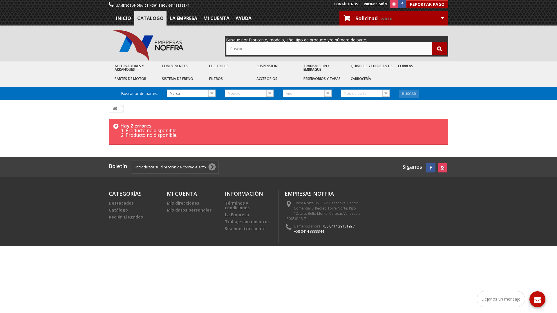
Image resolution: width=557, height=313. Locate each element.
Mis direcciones (183, 203)
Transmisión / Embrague (316, 67)
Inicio (123, 18)
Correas (405, 65)
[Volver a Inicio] (114, 108)
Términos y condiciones (237, 205)
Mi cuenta (216, 18)
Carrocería (361, 78)
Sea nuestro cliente (245, 228)
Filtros (216, 78)
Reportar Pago (427, 4)
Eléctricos (219, 65)
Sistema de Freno (177, 78)
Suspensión (267, 65)
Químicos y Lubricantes (372, 65)
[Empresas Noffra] (148, 45)
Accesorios (266, 78)
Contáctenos (346, 4)
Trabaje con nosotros (247, 221)
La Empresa (183, 18)
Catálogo (150, 18)
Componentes (175, 65)
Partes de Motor (130, 78)
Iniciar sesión (375, 4)
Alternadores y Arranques (129, 67)
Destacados (121, 203)
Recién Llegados (126, 217)
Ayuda (244, 18)
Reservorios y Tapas (322, 78)
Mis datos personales (189, 210)
